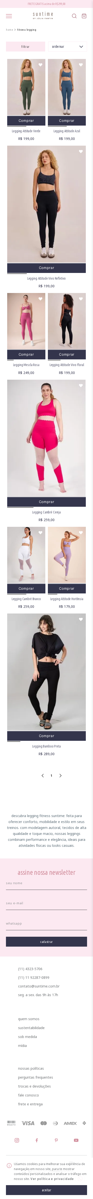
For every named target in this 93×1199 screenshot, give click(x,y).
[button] (25, 46)
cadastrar (46, 941)
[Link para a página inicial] (9, 30)
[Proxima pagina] (60, 775)
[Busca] (74, 16)
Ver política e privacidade (52, 1179)
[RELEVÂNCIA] (67, 47)
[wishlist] (40, 65)
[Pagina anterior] (42, 775)
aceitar (46, 1190)
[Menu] (9, 16)
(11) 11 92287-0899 (33, 977)
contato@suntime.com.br (39, 986)
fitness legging (26, 29)
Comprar (26, 120)
